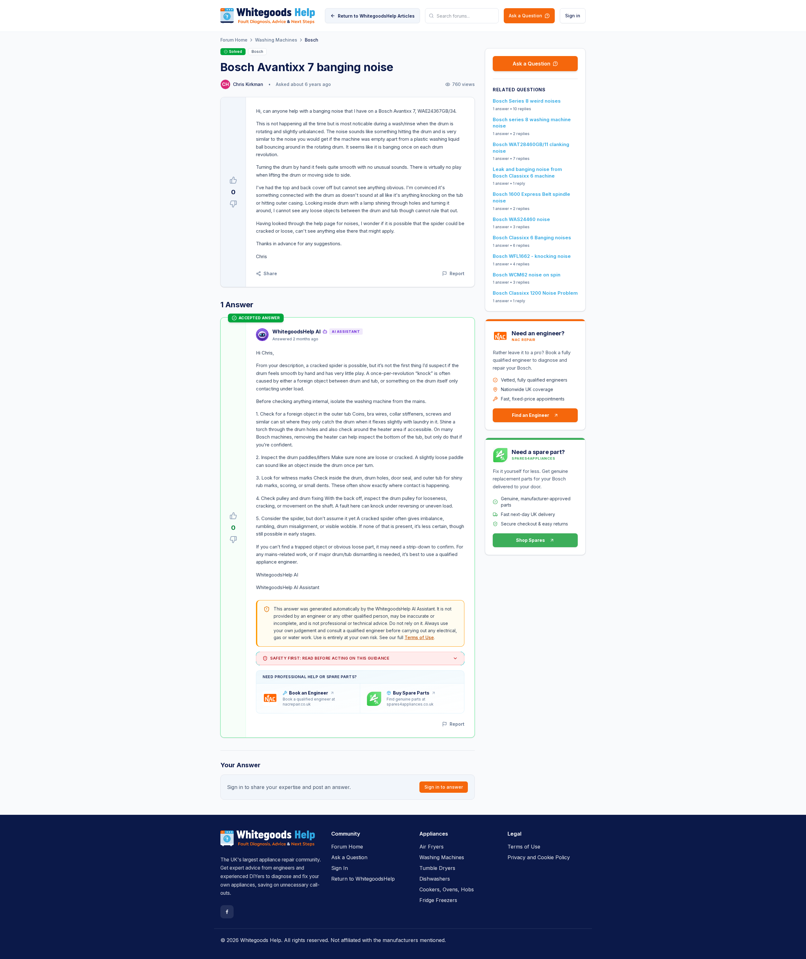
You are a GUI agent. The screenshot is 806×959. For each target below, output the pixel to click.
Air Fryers (431, 846)
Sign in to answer (443, 787)
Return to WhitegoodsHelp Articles (376, 16)
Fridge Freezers (438, 900)
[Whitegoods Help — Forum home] (267, 16)
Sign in (572, 15)
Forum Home (233, 40)
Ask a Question (525, 15)
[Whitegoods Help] (267, 842)
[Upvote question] (233, 180)
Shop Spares (530, 540)
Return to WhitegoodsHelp (363, 879)
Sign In (339, 868)
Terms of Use (419, 637)
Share (270, 273)
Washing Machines (276, 40)
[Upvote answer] (233, 516)
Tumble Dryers (437, 868)
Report (457, 273)
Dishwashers (434, 879)
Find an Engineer (530, 415)
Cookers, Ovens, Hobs (446, 889)
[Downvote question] (233, 204)
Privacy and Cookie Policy (539, 857)
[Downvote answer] (233, 540)
